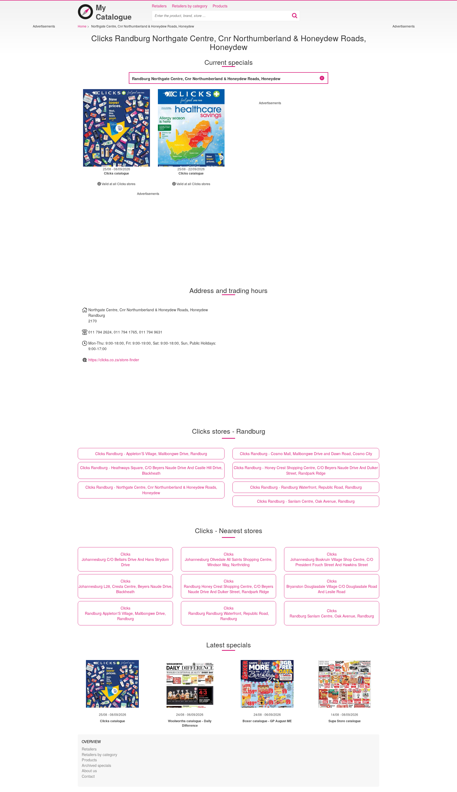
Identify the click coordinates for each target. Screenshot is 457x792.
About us (89, 770)
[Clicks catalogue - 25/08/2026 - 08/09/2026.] (116, 128)
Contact (88, 776)
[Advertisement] (49, 107)
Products (220, 5)
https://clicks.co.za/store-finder (113, 359)
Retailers (159, 5)
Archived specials (96, 765)
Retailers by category (189, 5)
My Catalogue (114, 12)
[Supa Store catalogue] (344, 684)
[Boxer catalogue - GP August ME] (267, 684)
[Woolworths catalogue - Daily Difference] (189, 684)
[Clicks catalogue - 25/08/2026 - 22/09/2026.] (191, 128)
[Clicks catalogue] (112, 684)
